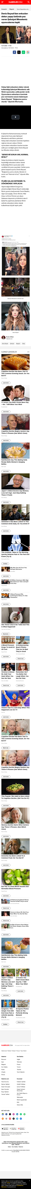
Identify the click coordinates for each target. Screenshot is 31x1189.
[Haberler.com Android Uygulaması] (13, 1129)
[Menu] (2, 2)
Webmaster (20, 1097)
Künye (18, 1050)
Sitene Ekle (20, 1105)
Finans (18, 1064)
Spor (2, 1062)
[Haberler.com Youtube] (10, 1118)
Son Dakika (4, 1067)
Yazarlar (19, 1069)
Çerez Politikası (21, 1086)
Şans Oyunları (5, 1089)
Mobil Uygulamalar (22, 1100)
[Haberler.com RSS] (2, 1118)
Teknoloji (19, 1062)
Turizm (19, 1067)
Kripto (3, 1069)
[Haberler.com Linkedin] (17, 1114)
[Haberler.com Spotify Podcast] (24, 1114)
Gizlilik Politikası (21, 1084)
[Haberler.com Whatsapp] (20, 1114)
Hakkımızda (4, 1050)
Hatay (23, 343)
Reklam (9, 1050)
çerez (8, 1182)
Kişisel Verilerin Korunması (21, 1089)
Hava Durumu (5, 1081)
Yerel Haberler (21, 1072)
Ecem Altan (10, 337)
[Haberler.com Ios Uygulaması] (5, 1129)
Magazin (11, 9)
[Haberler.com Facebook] (6, 1114)
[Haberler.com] (7, 1045)
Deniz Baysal (5, 343)
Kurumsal (19, 1079)
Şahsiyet (12, 343)
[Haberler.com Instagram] (13, 1114)
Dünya (3, 1074)
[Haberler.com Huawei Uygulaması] (21, 1129)
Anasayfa (4, 9)
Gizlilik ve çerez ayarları (7, 1150)
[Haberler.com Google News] (2, 1114)
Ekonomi (3, 1059)
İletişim (14, 1050)
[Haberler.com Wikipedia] (6, 1118)
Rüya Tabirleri (5, 1091)
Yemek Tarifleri (5, 1094)
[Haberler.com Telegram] (17, 1118)
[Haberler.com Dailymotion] (20, 1118)
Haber (9, 1146)
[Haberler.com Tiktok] (13, 1118)
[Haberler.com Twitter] (10, 1114)
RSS (18, 1102)
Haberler (3, 1056)
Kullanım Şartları (21, 1081)
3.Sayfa (3, 1072)
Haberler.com (5, 1079)
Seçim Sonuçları (5, 1086)
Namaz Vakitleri (5, 1084)
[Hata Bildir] (16, 1150)
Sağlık (18, 1059)
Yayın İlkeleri (24, 1050)
